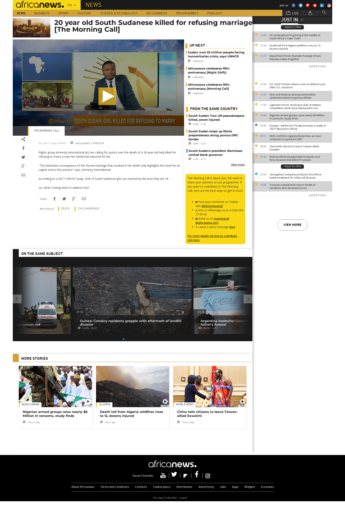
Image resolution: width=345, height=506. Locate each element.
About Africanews (82, 487)
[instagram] (208, 475)
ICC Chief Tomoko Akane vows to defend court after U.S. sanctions (297, 86)
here (232, 227)
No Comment (156, 13)
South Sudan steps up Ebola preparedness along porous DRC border (213, 135)
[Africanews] (38, 4)
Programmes (187, 13)
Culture (84, 13)
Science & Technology (119, 13)
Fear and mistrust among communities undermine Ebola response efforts (293, 96)
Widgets (249, 487)
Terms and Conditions (114, 487)
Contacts (141, 487)
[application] (98, 87)
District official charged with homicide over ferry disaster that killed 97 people (295, 158)
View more (292, 225)
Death (65, 208)
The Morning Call (47, 130)
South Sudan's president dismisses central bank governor (215, 153)
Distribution (184, 487)
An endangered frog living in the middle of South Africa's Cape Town (295, 36)
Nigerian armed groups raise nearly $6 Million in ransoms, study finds (297, 117)
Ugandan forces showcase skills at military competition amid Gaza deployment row (295, 106)
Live (295, 13)
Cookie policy (162, 487)
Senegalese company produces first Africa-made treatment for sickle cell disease (296, 176)
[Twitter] (174, 475)
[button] (107, 96)
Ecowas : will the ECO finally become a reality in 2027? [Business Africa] (298, 127)
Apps (235, 487)
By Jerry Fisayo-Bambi (52, 143)
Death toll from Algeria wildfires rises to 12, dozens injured (295, 47)
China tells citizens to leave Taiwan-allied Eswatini (294, 148)
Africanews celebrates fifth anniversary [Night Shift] (208, 70)
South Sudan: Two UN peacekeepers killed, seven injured (216, 118)
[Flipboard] (185, 475)
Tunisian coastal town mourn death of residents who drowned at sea (292, 186)
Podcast (214, 13)
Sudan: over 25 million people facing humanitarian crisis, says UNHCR (216, 54)
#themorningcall (212, 206)
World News (185, 404)
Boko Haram (30, 404)
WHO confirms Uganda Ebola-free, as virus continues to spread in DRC (295, 137)
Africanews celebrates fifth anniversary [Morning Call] (208, 86)
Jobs (223, 487)
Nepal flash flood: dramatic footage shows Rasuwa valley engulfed (295, 57)
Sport (63, 13)
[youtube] (163, 475)
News (21, 13)
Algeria (104, 404)
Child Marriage (88, 208)
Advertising (206, 487)
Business (42, 13)
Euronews (267, 487)
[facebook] (197, 475)
